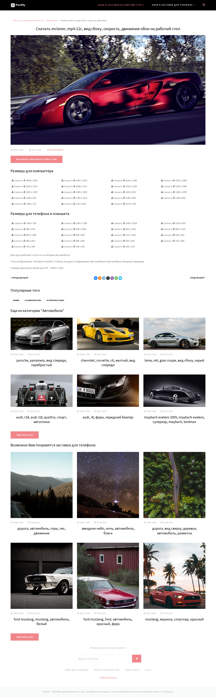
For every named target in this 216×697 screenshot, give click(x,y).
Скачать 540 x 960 (173, 234)
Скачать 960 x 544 (24, 229)
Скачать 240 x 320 (124, 246)
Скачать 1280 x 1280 (75, 223)
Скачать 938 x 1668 (74, 229)
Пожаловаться (108, 677)
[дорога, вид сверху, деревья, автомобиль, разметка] (174, 485)
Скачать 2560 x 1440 (125, 180)
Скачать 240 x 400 (74, 246)
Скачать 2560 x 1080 (175, 180)
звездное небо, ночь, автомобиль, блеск (108, 530)
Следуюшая (197, 277)
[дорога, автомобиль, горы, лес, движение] (42, 485)
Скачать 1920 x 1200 (125, 186)
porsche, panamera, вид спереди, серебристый (41, 362)
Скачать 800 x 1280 (25, 234)
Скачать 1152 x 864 (74, 203)
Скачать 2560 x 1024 (25, 186)
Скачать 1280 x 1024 (75, 197)
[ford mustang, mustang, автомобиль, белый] (42, 576)
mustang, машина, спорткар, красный (174, 619)
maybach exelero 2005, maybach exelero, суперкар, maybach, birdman (174, 419)
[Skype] (120, 278)
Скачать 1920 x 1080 (175, 186)
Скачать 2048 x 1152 (75, 186)
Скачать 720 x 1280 (124, 234)
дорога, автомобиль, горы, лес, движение (41, 530)
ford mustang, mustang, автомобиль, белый (42, 621)
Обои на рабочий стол (107, 669)
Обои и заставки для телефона (172, 5)
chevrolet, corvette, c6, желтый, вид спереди (108, 362)
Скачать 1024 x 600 (174, 223)
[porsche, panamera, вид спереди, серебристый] (42, 334)
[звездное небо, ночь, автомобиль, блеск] (108, 485)
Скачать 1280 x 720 (25, 203)
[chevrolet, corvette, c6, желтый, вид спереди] (108, 334)
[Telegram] (104, 278)
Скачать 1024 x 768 (124, 203)
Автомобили (52, 20)
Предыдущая (20, 277)
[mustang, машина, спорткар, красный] (174, 576)
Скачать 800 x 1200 (174, 229)
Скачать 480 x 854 (24, 240)
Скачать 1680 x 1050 (75, 192)
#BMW (16, 300)
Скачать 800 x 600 (74, 234)
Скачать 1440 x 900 (25, 197)
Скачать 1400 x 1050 (175, 192)
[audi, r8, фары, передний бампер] (108, 391)
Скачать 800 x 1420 (124, 229)
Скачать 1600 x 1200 (25, 192)
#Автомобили (55, 150)
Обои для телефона (76, 669)
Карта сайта (132, 669)
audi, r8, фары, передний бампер (108, 417)
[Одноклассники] (100, 278)
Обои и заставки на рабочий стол (120, 5)
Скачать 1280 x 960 (124, 197)
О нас (148, 669)
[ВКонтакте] (95, 278)
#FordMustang (55, 300)
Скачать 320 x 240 (24, 246)
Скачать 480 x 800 (74, 240)
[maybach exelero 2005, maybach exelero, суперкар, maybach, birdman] (174, 391)
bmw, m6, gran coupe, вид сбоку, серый (174, 360)
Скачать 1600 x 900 (124, 192)
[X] (108, 278)
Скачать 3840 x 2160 (25, 180)
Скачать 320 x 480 (173, 240)
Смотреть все (24, 435)
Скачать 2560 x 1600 (75, 180)
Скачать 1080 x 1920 (125, 223)
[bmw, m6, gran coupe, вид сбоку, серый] (174, 334)
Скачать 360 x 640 (124, 240)
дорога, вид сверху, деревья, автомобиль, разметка (174, 530)
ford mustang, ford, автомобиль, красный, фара (108, 621)
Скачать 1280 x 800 (174, 197)
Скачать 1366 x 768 (25, 223)
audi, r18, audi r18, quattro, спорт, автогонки (41, 419)
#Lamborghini (33, 300)
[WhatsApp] (116, 278)
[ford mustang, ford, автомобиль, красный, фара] (108, 576)
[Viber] (112, 278)
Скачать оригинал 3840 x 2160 (38, 159)
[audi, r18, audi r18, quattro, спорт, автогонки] (42, 391)
